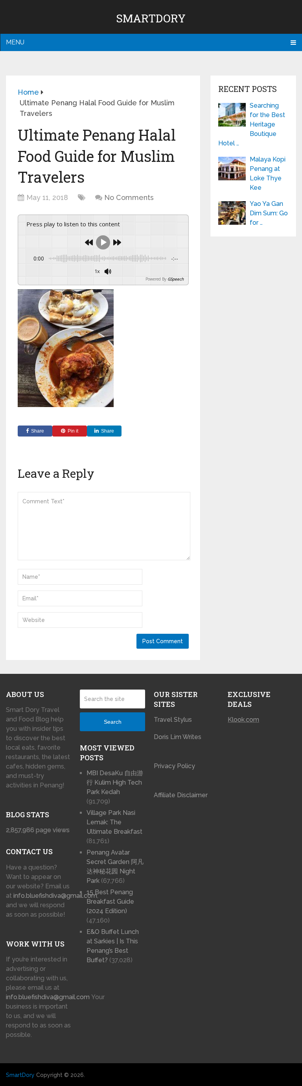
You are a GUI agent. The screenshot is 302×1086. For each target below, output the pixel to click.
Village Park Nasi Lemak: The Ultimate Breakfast (114, 822)
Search (113, 722)
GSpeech (176, 279)
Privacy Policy (174, 766)
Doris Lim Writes (178, 737)
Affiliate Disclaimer (181, 795)
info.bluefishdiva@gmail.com (55, 895)
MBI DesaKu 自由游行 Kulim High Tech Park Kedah (115, 782)
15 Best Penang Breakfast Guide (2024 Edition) (110, 901)
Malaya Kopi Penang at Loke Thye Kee (267, 173)
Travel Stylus (173, 719)
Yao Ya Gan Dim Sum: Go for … (269, 213)
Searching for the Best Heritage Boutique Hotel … (251, 124)
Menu (15, 42)
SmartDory (151, 18)
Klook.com (243, 719)
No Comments (129, 197)
